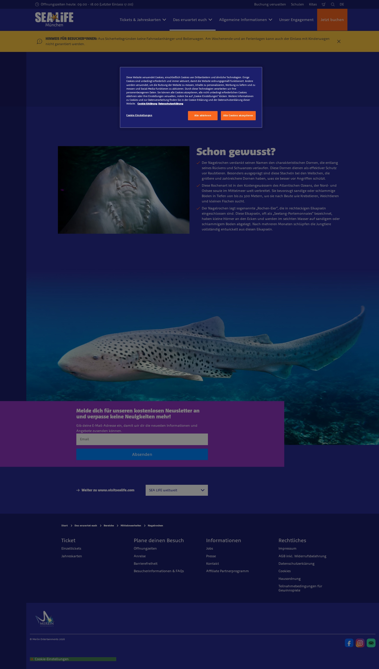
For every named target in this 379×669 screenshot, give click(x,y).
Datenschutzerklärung (170, 103)
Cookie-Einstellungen (139, 115)
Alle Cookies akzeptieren (238, 115)
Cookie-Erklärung (147, 103)
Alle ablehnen (202, 115)
